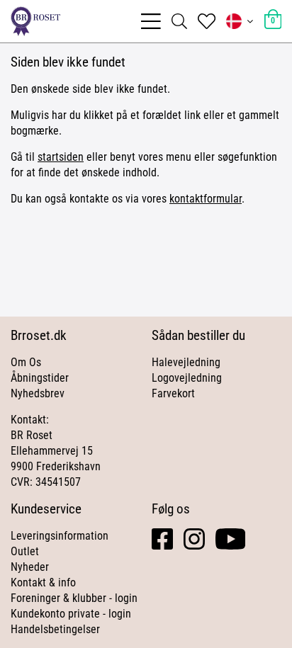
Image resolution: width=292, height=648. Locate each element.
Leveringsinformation (59, 535)
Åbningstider (40, 378)
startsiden (61, 157)
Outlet (25, 551)
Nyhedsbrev (37, 393)
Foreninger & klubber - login (74, 598)
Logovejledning (187, 378)
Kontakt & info (43, 582)
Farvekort (173, 393)
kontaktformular (205, 198)
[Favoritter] (206, 21)
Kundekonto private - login (71, 613)
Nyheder (30, 567)
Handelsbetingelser (55, 629)
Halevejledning (186, 362)
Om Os (26, 362)
